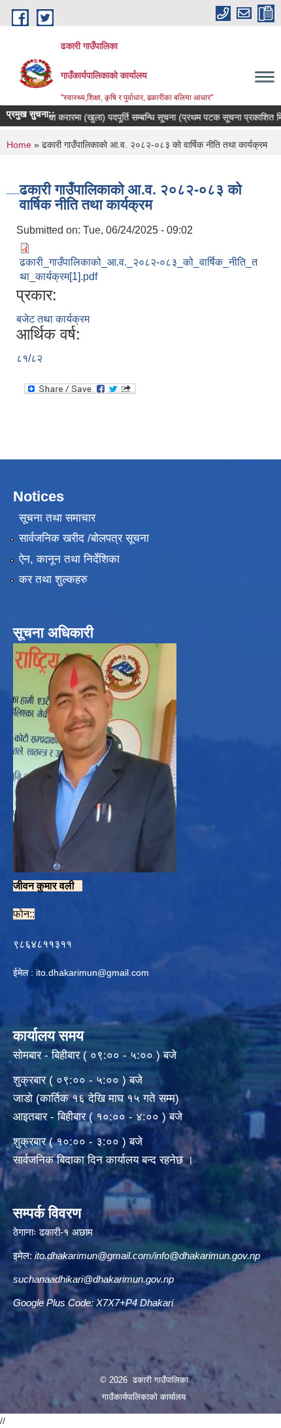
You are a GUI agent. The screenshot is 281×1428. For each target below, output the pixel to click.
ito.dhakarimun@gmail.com (92, 972)
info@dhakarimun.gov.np (207, 1255)
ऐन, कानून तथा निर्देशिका (69, 559)
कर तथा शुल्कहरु (53, 579)
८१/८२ (29, 358)
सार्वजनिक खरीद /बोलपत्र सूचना (84, 538)
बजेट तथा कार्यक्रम (53, 319)
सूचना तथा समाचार (57, 518)
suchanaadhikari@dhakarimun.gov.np (93, 1279)
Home (19, 144)
